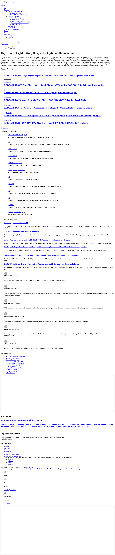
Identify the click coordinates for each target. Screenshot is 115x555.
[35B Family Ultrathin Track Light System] (16, 212)
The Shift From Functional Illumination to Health (22, 231)
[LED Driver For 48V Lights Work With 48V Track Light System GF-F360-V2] (12, 156)
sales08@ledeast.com (10, 490)
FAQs (6, 32)
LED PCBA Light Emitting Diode (17, 15)
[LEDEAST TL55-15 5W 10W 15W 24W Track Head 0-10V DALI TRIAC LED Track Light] (8, 120)
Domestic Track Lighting (13, 360)
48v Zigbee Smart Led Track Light (15, 356)
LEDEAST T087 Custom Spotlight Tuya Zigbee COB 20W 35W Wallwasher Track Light (45, 100)
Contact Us (7, 39)
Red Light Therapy (13, 29)
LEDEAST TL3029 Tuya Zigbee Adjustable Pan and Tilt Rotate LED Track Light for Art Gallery (49, 76)
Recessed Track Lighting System (15, 365)
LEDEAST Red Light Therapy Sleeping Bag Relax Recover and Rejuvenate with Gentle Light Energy (42, 264)
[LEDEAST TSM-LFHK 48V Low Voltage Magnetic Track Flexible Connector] (12, 149)
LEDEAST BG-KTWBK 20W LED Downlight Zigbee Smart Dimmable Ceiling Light (33, 200)
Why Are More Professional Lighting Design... (22, 420)
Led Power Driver (11, 366)
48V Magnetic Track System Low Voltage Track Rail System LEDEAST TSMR (31, 137)
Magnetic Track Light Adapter (20, 21)
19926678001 (8, 503)
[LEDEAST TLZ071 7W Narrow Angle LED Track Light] (15, 163)
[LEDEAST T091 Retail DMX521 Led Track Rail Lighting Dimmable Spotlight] (5, 90)
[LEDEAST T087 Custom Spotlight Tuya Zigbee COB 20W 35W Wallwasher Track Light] (8, 97)
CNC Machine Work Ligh (15, 11)
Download (11, 37)
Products (6, 10)
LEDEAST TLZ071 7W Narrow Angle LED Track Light (24, 165)
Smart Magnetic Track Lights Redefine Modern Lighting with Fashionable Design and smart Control (41, 255)
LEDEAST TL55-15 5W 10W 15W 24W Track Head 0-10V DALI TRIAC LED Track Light (46, 123)
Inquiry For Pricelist (6, 439)
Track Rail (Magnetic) (18, 19)
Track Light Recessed (12, 371)
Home (6, 8)
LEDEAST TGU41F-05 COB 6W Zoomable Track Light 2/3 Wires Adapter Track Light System (48, 108)
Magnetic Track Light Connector (37, 469)
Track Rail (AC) (16, 18)
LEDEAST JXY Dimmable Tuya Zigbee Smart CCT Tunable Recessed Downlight (32, 193)
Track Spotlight (23, 469)
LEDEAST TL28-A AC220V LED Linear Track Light (23, 179)
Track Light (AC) (16, 24)
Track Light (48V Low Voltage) (21, 23)
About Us (7, 34)
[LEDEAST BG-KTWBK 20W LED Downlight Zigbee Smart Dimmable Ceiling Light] (9, 198)
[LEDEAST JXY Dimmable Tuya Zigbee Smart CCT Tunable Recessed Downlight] (9, 191)
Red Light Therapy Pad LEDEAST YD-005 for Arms (23, 172)
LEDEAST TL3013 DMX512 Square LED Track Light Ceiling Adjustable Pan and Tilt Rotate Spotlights (52, 115)
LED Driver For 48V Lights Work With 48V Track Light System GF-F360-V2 (31, 158)
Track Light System (13, 16)
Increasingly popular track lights (16, 223)
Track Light (77, 469)
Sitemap (30, 467)
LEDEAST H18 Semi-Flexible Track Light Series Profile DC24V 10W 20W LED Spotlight (34, 186)
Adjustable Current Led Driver (14, 361)
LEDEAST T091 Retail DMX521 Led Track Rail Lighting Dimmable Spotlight (40, 92)
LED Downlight (12, 26)
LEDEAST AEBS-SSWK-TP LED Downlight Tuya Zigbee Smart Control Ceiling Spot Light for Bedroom (38, 144)
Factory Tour (11, 35)
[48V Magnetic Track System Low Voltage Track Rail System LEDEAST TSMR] (17, 135)
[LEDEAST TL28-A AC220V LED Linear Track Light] (9, 177)
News (6, 31)
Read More (7, 79)
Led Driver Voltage (11, 369)
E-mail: (12, 456)
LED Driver (11, 27)
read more (3, 430)
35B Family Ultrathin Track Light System (20, 214)
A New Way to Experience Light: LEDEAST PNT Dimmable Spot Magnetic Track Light (37, 240)
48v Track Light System (12, 358)
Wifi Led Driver (10, 373)
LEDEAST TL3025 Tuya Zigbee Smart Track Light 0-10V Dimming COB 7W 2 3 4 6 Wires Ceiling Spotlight (54, 85)
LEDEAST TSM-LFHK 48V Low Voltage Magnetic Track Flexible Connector (31, 151)
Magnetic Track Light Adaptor (9, 469)
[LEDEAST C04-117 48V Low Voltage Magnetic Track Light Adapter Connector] (11, 205)
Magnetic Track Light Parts (66, 469)
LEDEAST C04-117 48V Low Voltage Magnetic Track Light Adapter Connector (31, 207)
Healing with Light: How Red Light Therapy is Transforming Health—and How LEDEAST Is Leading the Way (45, 247)
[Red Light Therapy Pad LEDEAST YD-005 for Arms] (16, 170)
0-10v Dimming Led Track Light (15, 363)
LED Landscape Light (14, 13)
